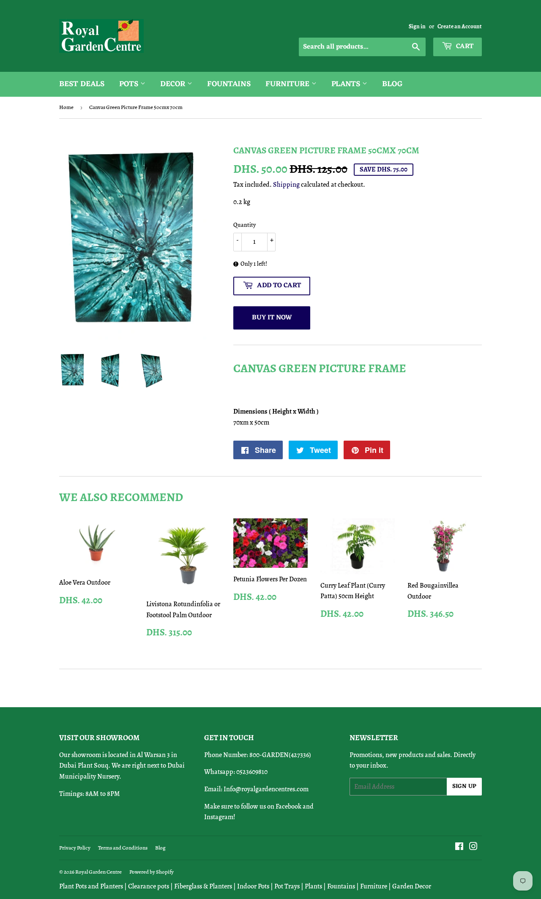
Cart (463, 46)
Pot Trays (287, 886)
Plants (346, 84)
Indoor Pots (253, 886)
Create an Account (459, 26)
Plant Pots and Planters (91, 886)
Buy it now (272, 318)
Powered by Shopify (151, 871)
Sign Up (464, 786)
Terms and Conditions (123, 847)
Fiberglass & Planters (203, 886)
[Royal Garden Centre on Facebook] (459, 847)
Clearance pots (148, 886)
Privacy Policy (74, 847)
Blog (392, 84)
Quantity (244, 225)
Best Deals (81, 84)
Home (66, 107)
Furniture (288, 84)
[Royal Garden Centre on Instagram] (473, 847)
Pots (129, 84)
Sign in (417, 26)
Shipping (286, 184)
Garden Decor (411, 886)
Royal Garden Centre (98, 871)
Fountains (229, 84)
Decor (173, 84)
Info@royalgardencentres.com (266, 789)
